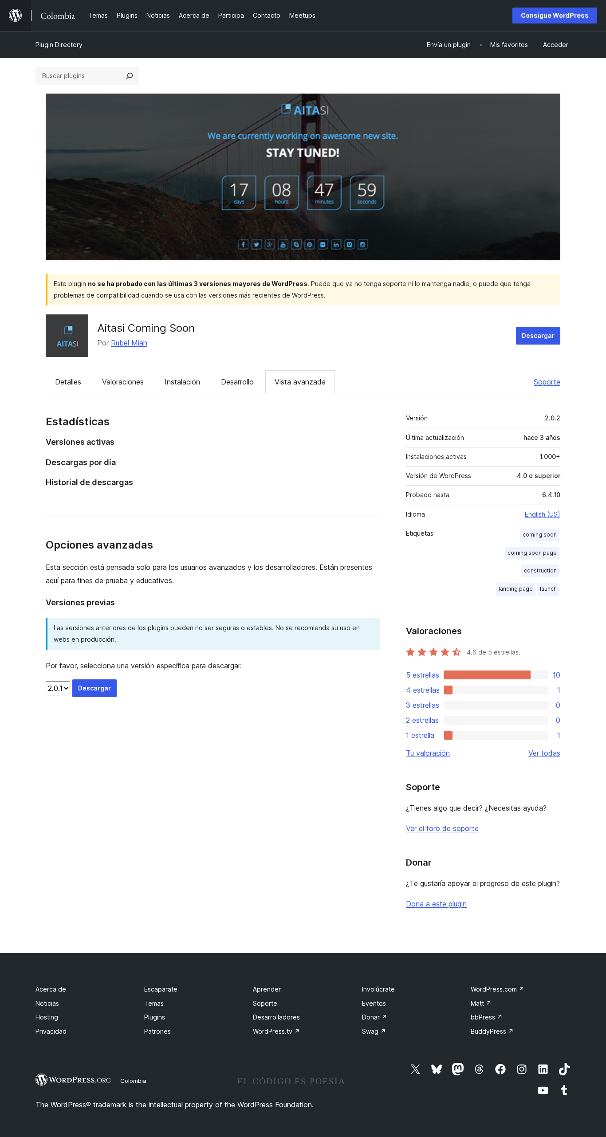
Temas (154, 1003)
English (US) (542, 514)
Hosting (46, 1017)
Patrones (157, 1031)
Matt (481, 1003)
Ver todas (544, 753)
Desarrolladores (276, 1017)
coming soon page (532, 552)
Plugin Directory (59, 44)
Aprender (267, 989)
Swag (374, 1031)
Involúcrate (378, 989)
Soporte (547, 381)
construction (540, 570)
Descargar (538, 335)
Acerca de (50, 989)
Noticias (47, 1003)
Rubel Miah (129, 342)
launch (548, 588)
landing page (516, 588)
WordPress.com (497, 989)
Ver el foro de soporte (442, 828)
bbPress (487, 1017)
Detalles (68, 381)
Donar (374, 1017)
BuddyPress (492, 1031)
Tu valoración (428, 753)
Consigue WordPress (555, 15)
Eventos (374, 1003)
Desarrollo (237, 381)
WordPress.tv (276, 1031)
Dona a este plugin (436, 903)
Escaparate (160, 989)
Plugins (154, 1017)
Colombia (133, 1080)
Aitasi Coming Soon (146, 327)
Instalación (182, 381)
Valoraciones (123, 381)
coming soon (540, 534)
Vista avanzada (300, 381)
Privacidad (51, 1031)
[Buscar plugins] (129, 76)
